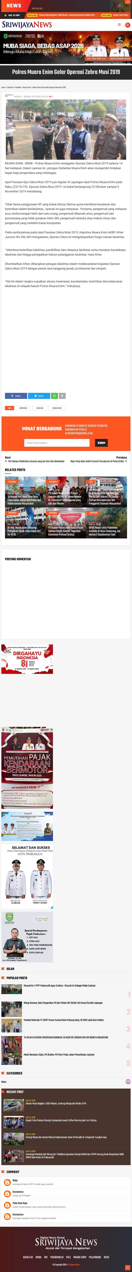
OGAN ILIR (28, 1257)
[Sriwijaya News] (66, 1250)
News (3, 1082)
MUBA (38, 1257)
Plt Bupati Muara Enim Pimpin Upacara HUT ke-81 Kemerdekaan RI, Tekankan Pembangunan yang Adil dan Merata (64, 499)
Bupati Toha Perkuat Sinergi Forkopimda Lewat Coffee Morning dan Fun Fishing (97, 15)
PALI (68, 1257)
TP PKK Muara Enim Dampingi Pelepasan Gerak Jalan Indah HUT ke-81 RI (24, 531)
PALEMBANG (95, 1257)
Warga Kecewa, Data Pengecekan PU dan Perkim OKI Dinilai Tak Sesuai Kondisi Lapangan (63, 1003)
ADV (91, 482)
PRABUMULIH (56, 1257)
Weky (15, 1180)
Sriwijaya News (73, 1265)
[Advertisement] (66, 317)
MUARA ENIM (79, 1257)
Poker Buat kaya (20, 1203)
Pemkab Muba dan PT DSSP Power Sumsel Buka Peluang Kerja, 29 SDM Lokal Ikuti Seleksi (64, 1020)
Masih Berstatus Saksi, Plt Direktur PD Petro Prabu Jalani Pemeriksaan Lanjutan (59, 1055)
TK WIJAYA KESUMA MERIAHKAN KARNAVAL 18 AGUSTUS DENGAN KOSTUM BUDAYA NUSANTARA (66, 1037)
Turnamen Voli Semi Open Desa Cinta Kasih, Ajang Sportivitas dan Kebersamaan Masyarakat (24, 500)
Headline (39, 408)
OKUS (106, 1257)
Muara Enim (57, 408)
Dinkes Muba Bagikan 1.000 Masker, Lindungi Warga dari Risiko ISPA (56, 1103)
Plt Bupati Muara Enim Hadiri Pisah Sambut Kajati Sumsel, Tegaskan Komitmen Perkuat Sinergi (65, 531)
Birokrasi (23, 408)
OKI (46, 1257)
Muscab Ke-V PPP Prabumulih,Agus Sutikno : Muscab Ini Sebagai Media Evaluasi (59, 986)
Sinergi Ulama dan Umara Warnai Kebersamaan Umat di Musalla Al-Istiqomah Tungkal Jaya (66, 1137)
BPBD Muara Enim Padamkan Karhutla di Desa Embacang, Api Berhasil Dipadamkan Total (104, 531)
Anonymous (18, 1192)
